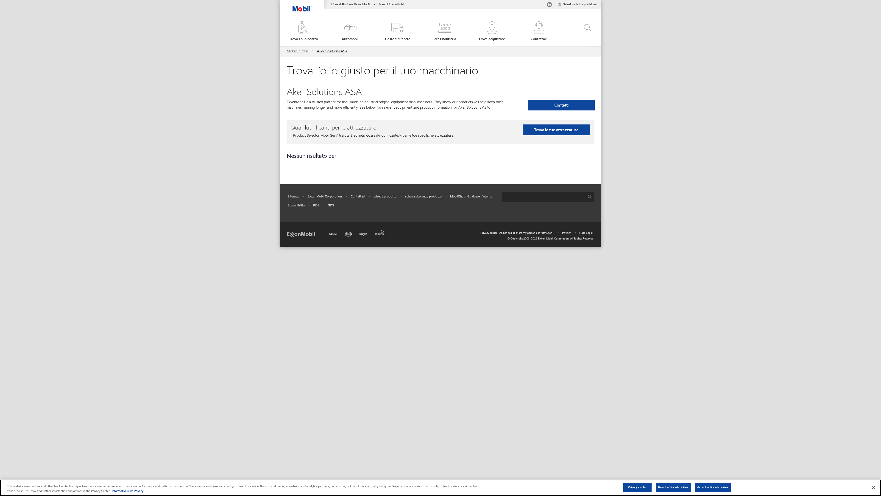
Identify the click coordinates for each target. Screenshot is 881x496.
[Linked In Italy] (549, 5)
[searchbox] (543, 197)
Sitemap (293, 196)
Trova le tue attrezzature (556, 129)
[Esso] (349, 233)
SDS (331, 205)
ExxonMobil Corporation (325, 196)
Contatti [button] (561, 105)
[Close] (874, 487)
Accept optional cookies (712, 487)
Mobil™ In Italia (298, 51)
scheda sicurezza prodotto (423, 196)
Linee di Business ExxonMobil (350, 4)
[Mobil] (333, 233)
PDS (316, 205)
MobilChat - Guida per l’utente (471, 196)
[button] (350, 31)
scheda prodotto (385, 196)
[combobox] (548, 197)
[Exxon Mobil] (301, 234)
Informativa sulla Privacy (127, 491)
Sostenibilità (296, 205)
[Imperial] (380, 232)
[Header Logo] (302, 5)
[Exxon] (364, 233)
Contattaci (358, 196)
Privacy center (637, 487)
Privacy (566, 233)
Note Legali (586, 233)
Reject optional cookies (673, 487)
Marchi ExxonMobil (391, 4)
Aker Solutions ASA (332, 51)
